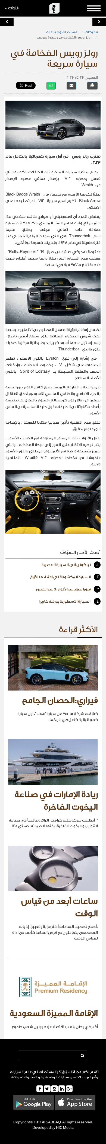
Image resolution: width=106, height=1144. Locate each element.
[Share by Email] (71, 86)
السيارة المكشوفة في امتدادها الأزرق (64, 577)
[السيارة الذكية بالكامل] (99, 22)
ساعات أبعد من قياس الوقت (59, 907)
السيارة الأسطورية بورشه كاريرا (69, 601)
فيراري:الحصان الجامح (60, 700)
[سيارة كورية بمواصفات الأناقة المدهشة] (7, 22)
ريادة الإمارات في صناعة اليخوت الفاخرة (56, 801)
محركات (91, 32)
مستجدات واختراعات (62, 32)
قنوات (13, 8)
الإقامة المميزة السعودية (54, 1013)
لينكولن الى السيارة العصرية (70, 565)
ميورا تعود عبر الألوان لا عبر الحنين (67, 589)
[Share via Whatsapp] (51, 86)
